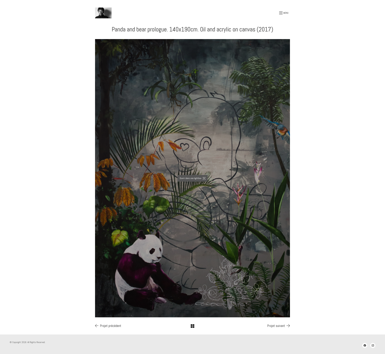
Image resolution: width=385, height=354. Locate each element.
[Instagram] (372, 345)
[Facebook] (364, 345)
